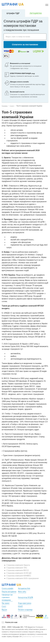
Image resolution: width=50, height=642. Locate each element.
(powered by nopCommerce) (32, 636)
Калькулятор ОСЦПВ (25, 597)
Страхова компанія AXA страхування (22, 578)
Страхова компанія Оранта (18, 565)
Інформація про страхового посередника (7, 597)
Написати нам (11, 622)
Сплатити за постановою (25, 44)
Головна (4, 106)
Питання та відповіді (25, 609)
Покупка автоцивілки (9, 591)
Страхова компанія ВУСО (17, 570)
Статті (12, 106)
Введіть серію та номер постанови (18, 37)
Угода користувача (24, 603)
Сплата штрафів (7, 588)
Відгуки (4, 609)
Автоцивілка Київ (24, 588)
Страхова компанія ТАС (16, 568)
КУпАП (20, 606)
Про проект (6, 603)
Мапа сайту (22, 591)
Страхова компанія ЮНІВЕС (18, 576)
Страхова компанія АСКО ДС (19, 573)
